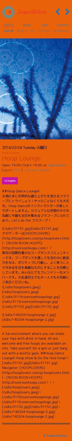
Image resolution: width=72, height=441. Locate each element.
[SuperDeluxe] (24, 12)
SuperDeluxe (57, 165)
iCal (17, 170)
